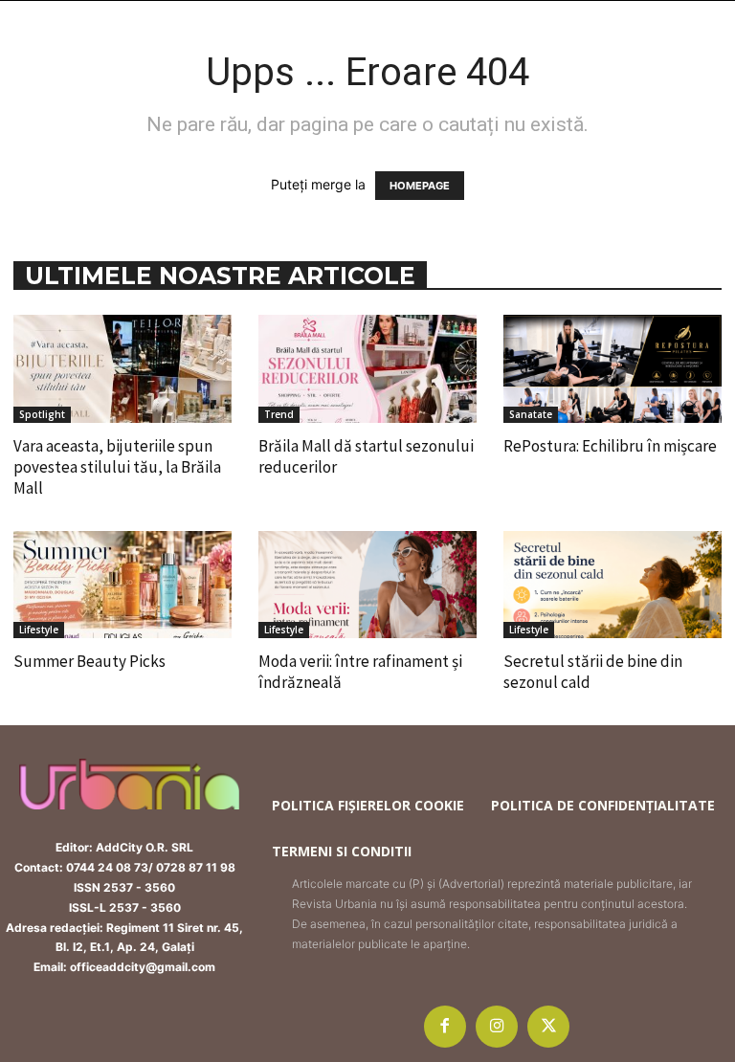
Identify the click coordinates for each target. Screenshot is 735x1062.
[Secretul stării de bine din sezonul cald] (612, 585)
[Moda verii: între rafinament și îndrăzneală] (367, 585)
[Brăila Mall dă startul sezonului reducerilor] (367, 369)
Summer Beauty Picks (89, 661)
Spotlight (42, 414)
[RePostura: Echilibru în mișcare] (612, 369)
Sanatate (530, 414)
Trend (279, 414)
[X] (548, 1027)
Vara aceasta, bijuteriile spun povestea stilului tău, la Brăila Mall (117, 466)
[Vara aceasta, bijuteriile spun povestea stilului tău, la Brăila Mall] (122, 369)
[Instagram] (497, 1027)
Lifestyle (38, 629)
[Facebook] (445, 1027)
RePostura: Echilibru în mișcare (610, 445)
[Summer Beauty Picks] (122, 585)
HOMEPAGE (420, 185)
